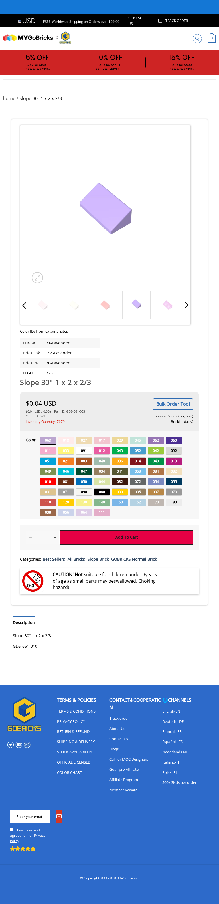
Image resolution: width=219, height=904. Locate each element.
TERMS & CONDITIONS (76, 711)
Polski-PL (170, 772)
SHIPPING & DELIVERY (76, 741)
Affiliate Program (124, 779)
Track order (119, 718)
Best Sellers (54, 559)
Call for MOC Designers (129, 759)
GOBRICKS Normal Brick (134, 559)
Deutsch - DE (173, 721)
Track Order (176, 20)
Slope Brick (98, 559)
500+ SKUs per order (179, 782)
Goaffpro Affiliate (124, 769)
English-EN (171, 711)
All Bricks (76, 559)
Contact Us (119, 738)
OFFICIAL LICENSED (73, 762)
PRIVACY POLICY (71, 721)
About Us (117, 728)
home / (10, 98)
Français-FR (172, 731)
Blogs (114, 749)
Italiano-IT (170, 762)
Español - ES (172, 741)
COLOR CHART (69, 772)
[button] (24, 305)
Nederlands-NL (175, 751)
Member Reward (124, 789)
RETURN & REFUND (73, 731)
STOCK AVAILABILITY (74, 751)
